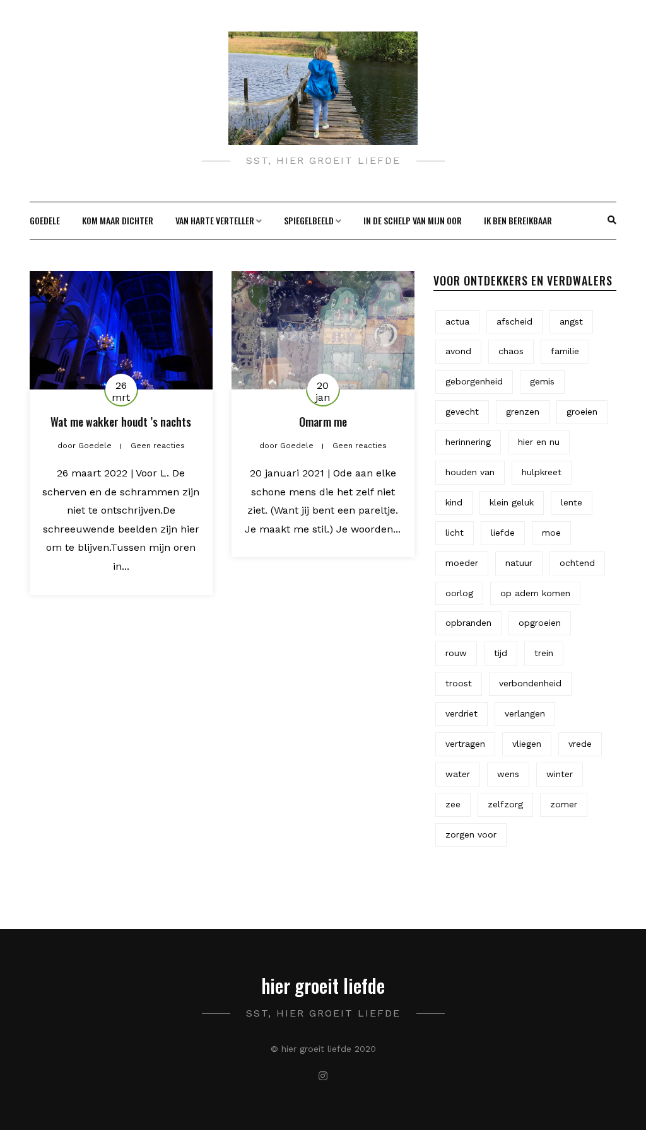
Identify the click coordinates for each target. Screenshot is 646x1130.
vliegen (526, 744)
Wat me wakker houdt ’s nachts (120, 421)
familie (565, 351)
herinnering (468, 442)
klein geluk (512, 502)
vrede (580, 744)
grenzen (522, 411)
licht (454, 533)
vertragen (465, 744)
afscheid (514, 321)
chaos (511, 351)
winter (559, 774)
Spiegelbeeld (309, 220)
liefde (503, 533)
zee (453, 804)
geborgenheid (474, 381)
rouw (456, 653)
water (457, 774)
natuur (518, 563)
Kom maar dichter (117, 220)
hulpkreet (541, 472)
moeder (461, 563)
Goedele (45, 220)
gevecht (462, 411)
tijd (500, 653)
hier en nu (539, 442)
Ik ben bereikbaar (518, 220)
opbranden (468, 623)
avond (458, 351)
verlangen (525, 713)
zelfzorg (505, 804)
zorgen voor (470, 834)
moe (551, 533)
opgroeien (540, 623)
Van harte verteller (214, 220)
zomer (563, 804)
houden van (470, 472)
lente (571, 502)
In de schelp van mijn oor (412, 220)
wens (508, 774)
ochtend (577, 563)
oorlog (459, 593)
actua (457, 321)
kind (453, 502)
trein (543, 653)
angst (571, 321)
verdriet (461, 713)
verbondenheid (530, 683)
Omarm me (323, 421)
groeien (582, 411)
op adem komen (535, 593)
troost (458, 683)
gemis (542, 381)
